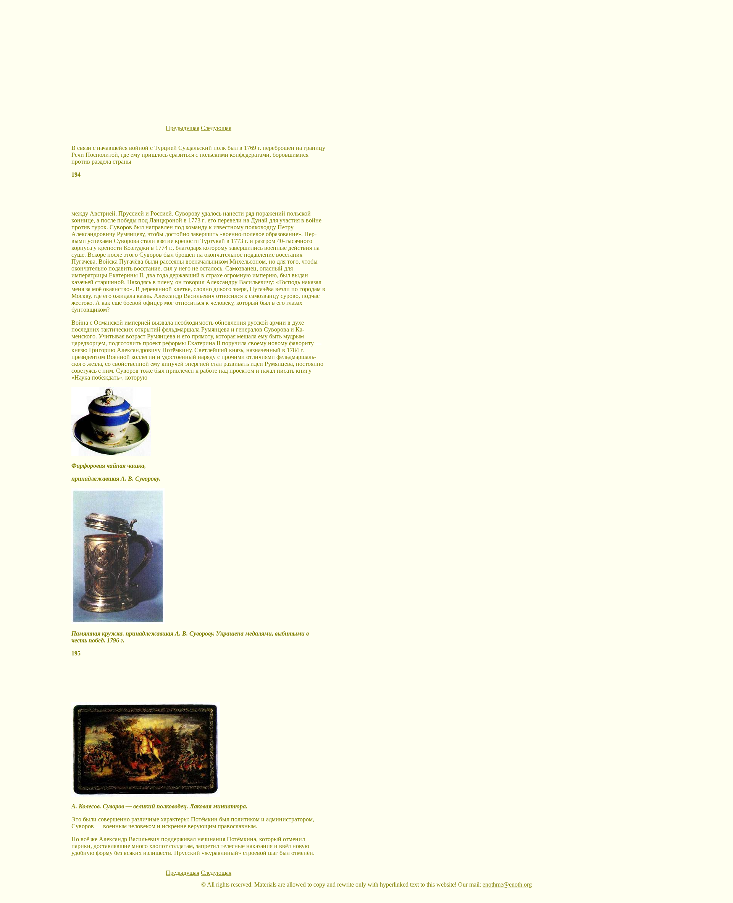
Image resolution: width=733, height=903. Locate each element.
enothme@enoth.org (507, 884)
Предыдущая (182, 128)
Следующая (216, 128)
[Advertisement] (366, 56)
